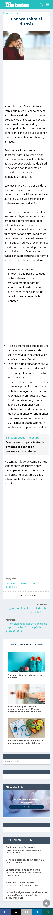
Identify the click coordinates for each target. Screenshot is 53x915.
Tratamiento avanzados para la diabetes (25, 676)
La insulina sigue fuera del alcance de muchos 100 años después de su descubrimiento (24, 709)
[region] (26, 82)
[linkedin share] (37, 912)
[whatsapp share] (47, 912)
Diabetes (11, 583)
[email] (26, 912)
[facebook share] (5, 912)
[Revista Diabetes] (17, 4)
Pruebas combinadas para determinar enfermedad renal (22, 883)
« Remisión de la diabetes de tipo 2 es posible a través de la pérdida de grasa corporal (26, 627)
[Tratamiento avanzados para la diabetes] (26, 662)
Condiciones (10, 13)
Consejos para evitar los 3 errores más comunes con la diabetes (26, 741)
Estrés (33, 583)
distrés (22, 583)
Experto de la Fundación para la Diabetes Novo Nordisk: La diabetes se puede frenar (26, 872)
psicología (11, 586)
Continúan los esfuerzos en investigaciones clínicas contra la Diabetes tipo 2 (23, 850)
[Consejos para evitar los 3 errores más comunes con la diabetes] (26, 728)
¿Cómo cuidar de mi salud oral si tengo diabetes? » (28, 610)
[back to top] (46, 903)
